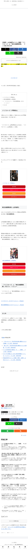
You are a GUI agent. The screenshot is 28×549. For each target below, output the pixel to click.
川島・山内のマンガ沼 (7, 413)
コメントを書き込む (14, 521)
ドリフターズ (14, 77)
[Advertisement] (14, 25)
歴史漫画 (14, 413)
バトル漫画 (12, 411)
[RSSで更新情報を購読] (20, 431)
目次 (12, 94)
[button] (18, 53)
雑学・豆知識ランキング (6, 408)
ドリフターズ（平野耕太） (9, 97)
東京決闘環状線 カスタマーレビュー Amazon (12, 304)
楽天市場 (14, 186)
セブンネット (14, 196)
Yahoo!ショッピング (14, 190)
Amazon (14, 193)
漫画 (3, 337)
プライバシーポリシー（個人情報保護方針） (14, 544)
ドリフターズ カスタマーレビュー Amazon (12, 301)
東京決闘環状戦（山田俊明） (10, 99)
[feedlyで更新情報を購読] (7, 431)
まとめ (5, 104)
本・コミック (5, 411)
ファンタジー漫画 (19, 411)
